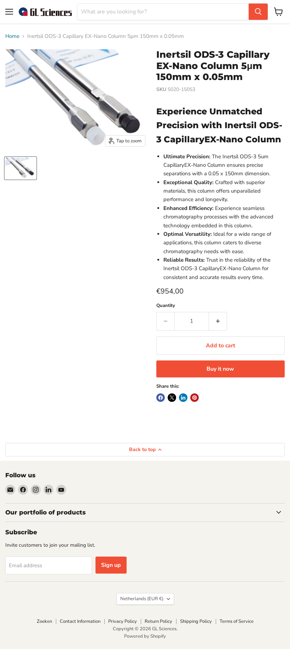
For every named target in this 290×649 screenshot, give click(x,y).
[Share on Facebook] (160, 397)
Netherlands (141, 599)
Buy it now (220, 369)
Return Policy (158, 621)
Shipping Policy (196, 621)
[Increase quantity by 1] (218, 321)
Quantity (165, 305)
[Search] (258, 12)
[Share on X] (172, 397)
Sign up (111, 565)
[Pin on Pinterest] (194, 397)
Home (12, 36)
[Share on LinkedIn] (183, 397)
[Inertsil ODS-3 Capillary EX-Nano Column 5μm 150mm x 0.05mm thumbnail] (20, 168)
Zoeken (44, 621)
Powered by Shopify (145, 636)
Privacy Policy (122, 621)
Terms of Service (237, 621)
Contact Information (80, 621)
